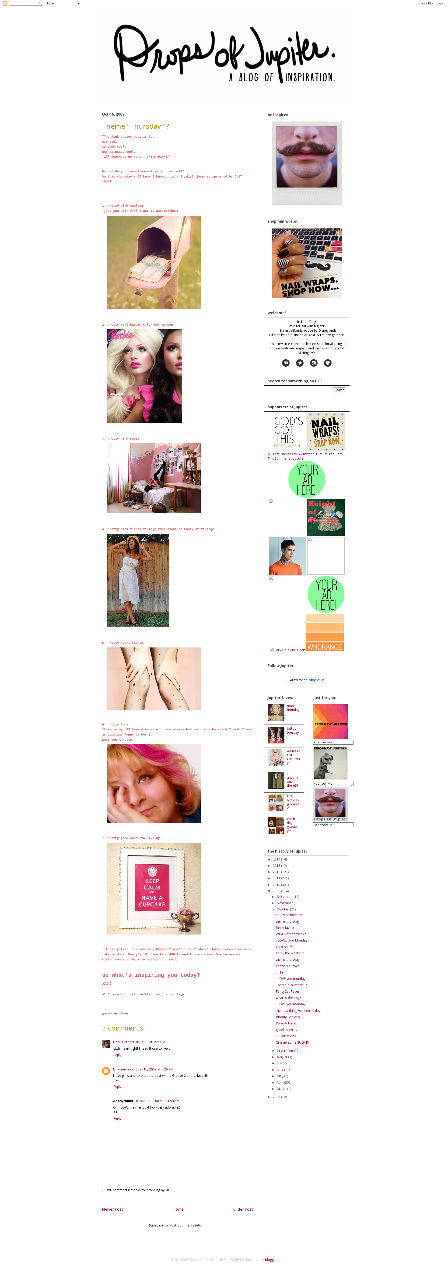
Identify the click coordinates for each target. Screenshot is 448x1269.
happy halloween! (289, 915)
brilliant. (281, 972)
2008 (277, 1097)
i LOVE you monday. (291, 1004)
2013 (277, 865)
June (280, 1069)
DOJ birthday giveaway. (293, 802)
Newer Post (112, 1209)
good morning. (287, 1029)
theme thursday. (288, 921)
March (282, 1088)
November (285, 903)
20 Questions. (286, 1036)
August (282, 1057)
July (280, 1063)
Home (178, 1209)
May (280, 1076)
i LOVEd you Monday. (292, 940)
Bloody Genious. (288, 1017)
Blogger (271, 1259)
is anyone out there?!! (292, 779)
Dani (117, 1042)
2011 (277, 878)
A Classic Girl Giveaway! (293, 757)
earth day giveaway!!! (293, 825)
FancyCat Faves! (288, 966)
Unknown (121, 1069)
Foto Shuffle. (285, 947)
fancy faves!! (285, 927)
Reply (117, 1054)
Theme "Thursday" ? (291, 985)
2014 (277, 859)
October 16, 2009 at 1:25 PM (143, 1042)
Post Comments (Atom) (187, 1225)
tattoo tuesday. (293, 730)
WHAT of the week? (291, 934)
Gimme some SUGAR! (292, 1042)
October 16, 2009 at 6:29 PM (151, 1069)
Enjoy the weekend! (290, 953)
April (280, 1082)
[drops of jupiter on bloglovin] (307, 682)
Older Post (243, 1209)
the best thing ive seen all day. (298, 1010)
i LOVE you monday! (291, 978)
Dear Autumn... (287, 1023)
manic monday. (293, 708)
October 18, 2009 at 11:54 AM (156, 1100)
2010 (277, 884)
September (285, 1050)
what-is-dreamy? (288, 997)
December (285, 896)
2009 (277, 891)
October (283, 909)
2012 (277, 872)
